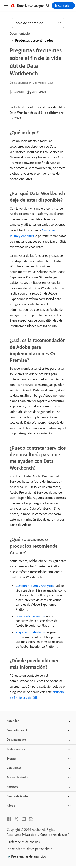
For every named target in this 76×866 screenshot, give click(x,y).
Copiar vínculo (39, 91)
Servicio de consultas (30, 616)
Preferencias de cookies (23, 842)
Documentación (21, 33)
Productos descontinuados (34, 40)
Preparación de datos (30, 632)
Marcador (19, 91)
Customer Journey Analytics (35, 586)
